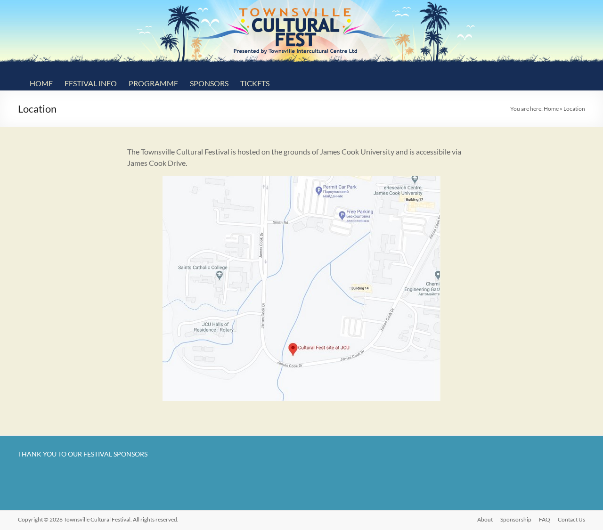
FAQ (544, 519)
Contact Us (571, 519)
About (485, 519)
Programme (153, 83)
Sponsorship (515, 519)
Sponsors (209, 83)
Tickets (254, 83)
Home (41, 83)
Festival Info (91, 83)
